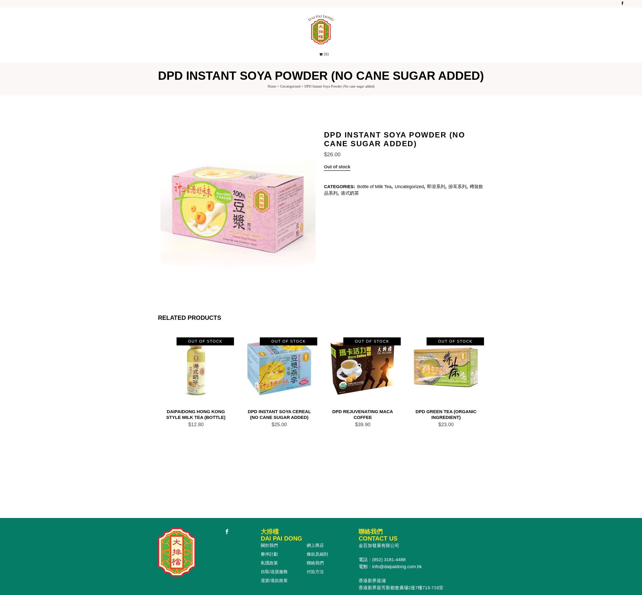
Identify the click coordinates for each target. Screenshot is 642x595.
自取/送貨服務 (274, 571)
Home (272, 86)
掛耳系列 (457, 186)
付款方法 (315, 571)
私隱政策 (269, 563)
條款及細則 (317, 554)
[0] (321, 54)
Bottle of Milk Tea (374, 186)
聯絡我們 (315, 563)
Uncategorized (290, 86)
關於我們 (269, 545)
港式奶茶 (350, 193)
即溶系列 (436, 186)
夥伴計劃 (269, 554)
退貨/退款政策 (274, 580)
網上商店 (315, 545)
